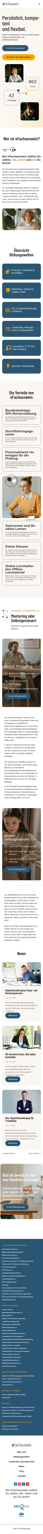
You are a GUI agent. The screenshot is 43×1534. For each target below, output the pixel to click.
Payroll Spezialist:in (9, 1330)
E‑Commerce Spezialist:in (10, 1258)
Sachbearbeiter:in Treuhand (11, 1357)
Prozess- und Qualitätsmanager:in (13, 1333)
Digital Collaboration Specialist (12, 1252)
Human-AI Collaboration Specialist (14, 1318)
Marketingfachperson (9, 1282)
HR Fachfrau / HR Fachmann (11, 1413)
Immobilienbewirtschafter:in (11, 1273)
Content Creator (7, 1309)
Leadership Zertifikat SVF (10, 1321)
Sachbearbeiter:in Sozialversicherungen (15, 1351)
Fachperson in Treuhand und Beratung (15, 1264)
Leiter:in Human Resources (11, 1379)
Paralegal (5, 1285)
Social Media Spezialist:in (11, 1360)
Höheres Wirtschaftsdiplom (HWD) (13, 1394)
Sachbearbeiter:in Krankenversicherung (15, 1342)
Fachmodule (6, 1397)
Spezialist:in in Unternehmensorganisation (16, 1294)
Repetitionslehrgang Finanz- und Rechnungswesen (21, 992)
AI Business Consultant (10, 1429)
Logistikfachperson (8, 1279)
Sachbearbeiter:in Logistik (11, 1345)
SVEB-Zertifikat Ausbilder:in (11, 1363)
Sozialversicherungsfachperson (13, 1291)
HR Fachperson (7, 1270)
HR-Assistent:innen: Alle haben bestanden (20, 1055)
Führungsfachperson (9, 1267)
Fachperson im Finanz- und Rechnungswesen (18, 1261)
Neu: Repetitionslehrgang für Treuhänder (19, 1119)
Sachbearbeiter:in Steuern (11, 1354)
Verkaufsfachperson (9, 1300)
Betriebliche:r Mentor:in (10, 1249)
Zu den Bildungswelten (15, 48)
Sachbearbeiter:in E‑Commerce (12, 1336)
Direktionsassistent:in (9, 1255)
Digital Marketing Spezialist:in (12, 1312)
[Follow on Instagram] (19, 1484)
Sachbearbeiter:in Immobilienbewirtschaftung (17, 1339)
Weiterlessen (12, 1015)
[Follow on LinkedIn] (15, 1484)
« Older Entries (8, 1153)
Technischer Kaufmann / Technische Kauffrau (17, 1297)
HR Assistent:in (7, 1315)
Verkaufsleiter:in (7, 1385)
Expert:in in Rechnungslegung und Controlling (18, 1376)
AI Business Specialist (9, 1426)
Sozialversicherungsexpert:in (12, 1382)
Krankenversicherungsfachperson (13, 1276)
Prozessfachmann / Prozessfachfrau (14, 1288)
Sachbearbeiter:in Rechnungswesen (14, 1348)
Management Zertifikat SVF (11, 1324)
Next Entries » (35, 1153)
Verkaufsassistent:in (9, 1366)
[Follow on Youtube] (27, 1484)
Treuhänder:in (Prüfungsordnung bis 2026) (16, 1416)
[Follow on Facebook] (23, 1484)
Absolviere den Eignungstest (18, 57)
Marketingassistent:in (9, 1327)
